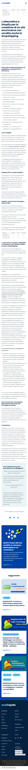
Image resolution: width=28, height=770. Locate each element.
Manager (17, 714)
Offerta (3, 719)
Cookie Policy (19, 752)
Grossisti (3, 722)
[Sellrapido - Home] (5, 3)
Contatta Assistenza (19, 727)
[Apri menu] (25, 3)
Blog (2, 717)
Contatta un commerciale (18, 747)
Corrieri (3, 752)
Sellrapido (4, 711)
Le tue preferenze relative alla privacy (10, 767)
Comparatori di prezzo (6, 740)
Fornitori (3, 746)
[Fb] (18, 738)
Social (16, 734)
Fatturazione (4, 755)
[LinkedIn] (15, 738)
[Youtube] (20, 738)
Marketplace (4, 738)
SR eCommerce (18, 719)
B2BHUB (16, 717)
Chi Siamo (3, 714)
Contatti (17, 743)
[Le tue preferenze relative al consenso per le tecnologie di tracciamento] (2, 767)
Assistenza (18, 724)
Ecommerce (4, 728)
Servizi (17, 711)
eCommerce (4, 743)
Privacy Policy (19, 750)
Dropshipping (4, 725)
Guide (16, 730)
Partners (3, 749)
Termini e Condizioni (20, 754)
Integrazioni (4, 734)
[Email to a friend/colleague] (17, 517)
